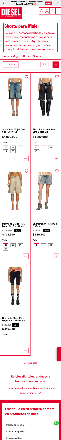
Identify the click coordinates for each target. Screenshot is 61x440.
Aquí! (48, 3)
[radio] (44, 65)
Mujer (16, 56)
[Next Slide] (29, 110)
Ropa (26, 56)
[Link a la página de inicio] (6, 56)
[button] (9, 64)
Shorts (37, 56)
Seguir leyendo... (28, 393)
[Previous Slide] (2, 110)
